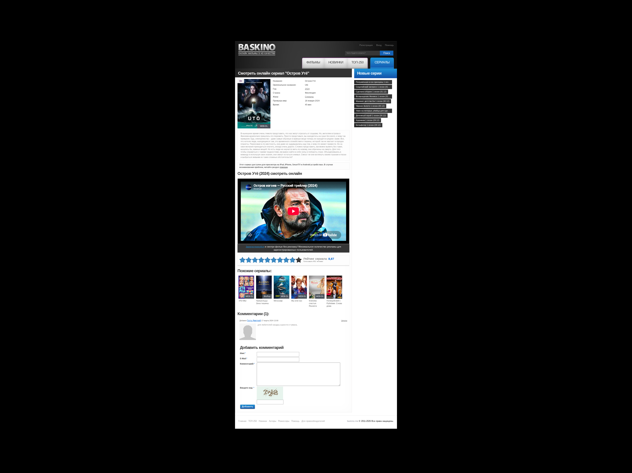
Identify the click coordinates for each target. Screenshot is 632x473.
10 (299, 260)
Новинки (263, 421)
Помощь (389, 45)
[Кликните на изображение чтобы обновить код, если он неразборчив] (270, 388)
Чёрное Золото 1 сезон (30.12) (370, 106)
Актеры (272, 421)
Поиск (386, 53)
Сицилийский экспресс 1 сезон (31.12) (374, 87)
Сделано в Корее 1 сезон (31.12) (371, 92)
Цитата (344, 321)
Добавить (247, 406)
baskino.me (352, 421)
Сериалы (309, 97)
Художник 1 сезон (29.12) (367, 120)
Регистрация (366, 45)
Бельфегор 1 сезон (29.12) (368, 125)
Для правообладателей (313, 421)
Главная (242, 421)
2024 (307, 89)
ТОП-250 (252, 421)
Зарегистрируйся (255, 246)
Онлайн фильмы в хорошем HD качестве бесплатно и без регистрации (257, 50)
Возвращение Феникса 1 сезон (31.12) (374, 96)
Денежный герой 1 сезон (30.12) (371, 115)
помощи (284, 167)
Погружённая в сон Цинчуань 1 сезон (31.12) (374, 82)
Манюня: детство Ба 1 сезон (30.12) (372, 101)
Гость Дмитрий (254, 320)
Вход (379, 45)
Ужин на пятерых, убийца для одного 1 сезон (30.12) (374, 111)
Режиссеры (283, 421)
